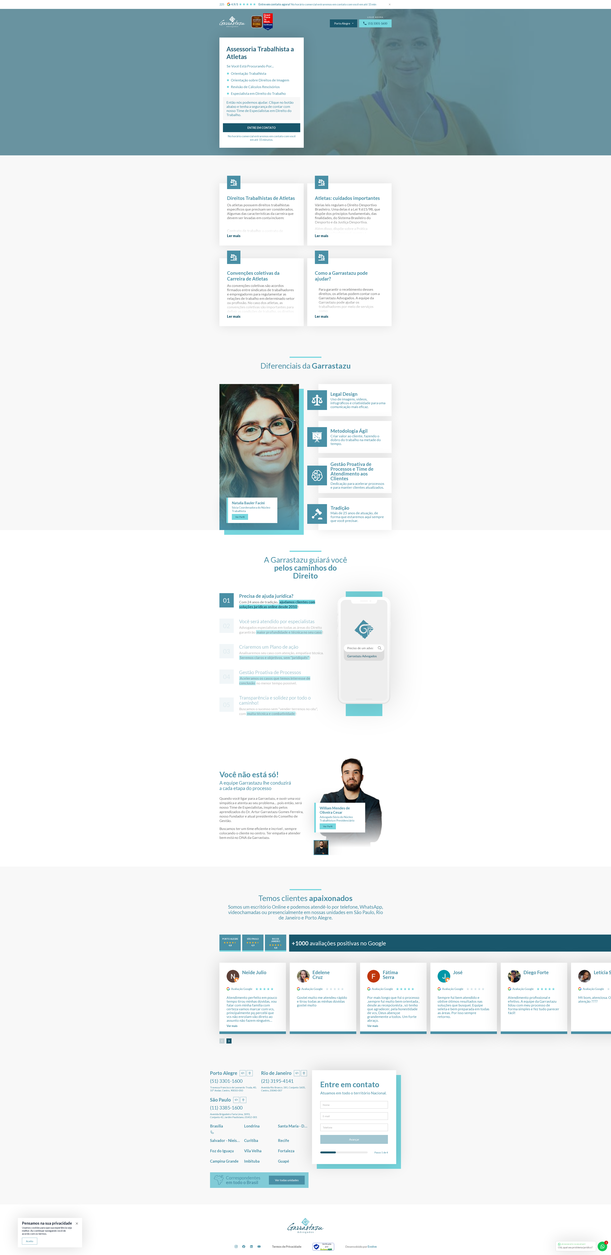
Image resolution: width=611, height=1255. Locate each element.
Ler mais (233, 236)
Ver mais (232, 1026)
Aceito (29, 1241)
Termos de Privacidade (286, 1246)
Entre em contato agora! (274, 4)
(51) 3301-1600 (377, 23)
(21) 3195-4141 (277, 1081)
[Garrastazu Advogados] (232, 21)
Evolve (372, 1246)
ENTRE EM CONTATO (261, 127)
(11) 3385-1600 (226, 1107)
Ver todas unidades (287, 1180)
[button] (222, 1041)
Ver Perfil (240, 517)
